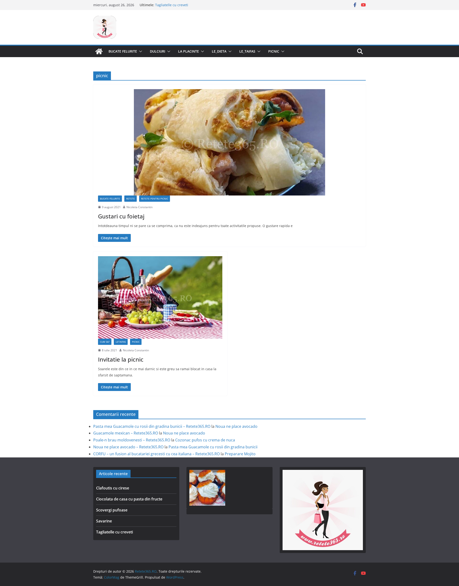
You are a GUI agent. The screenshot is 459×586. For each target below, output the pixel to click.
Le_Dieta (219, 51)
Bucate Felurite (123, 51)
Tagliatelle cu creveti (114, 532)
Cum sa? (104, 341)
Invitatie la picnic (120, 359)
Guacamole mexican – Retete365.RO (125, 433)
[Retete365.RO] (99, 51)
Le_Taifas (247, 51)
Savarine (162, 5)
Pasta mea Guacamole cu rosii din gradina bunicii (213, 447)
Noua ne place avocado (236, 426)
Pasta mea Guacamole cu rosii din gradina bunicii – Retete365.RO (151, 426)
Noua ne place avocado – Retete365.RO (128, 447)
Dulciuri (157, 51)
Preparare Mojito (240, 453)
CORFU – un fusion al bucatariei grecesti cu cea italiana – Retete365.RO (156, 453)
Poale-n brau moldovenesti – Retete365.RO (131, 440)
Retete (130, 198)
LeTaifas (121, 341)
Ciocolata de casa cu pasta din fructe (129, 499)
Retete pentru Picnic (154, 198)
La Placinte (188, 51)
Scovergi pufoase (111, 510)
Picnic (273, 51)
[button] (139, 51)
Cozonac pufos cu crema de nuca (205, 440)
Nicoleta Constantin (139, 207)
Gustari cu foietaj (121, 216)
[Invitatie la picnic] (160, 297)
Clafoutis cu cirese (112, 488)
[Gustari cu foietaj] (229, 142)
